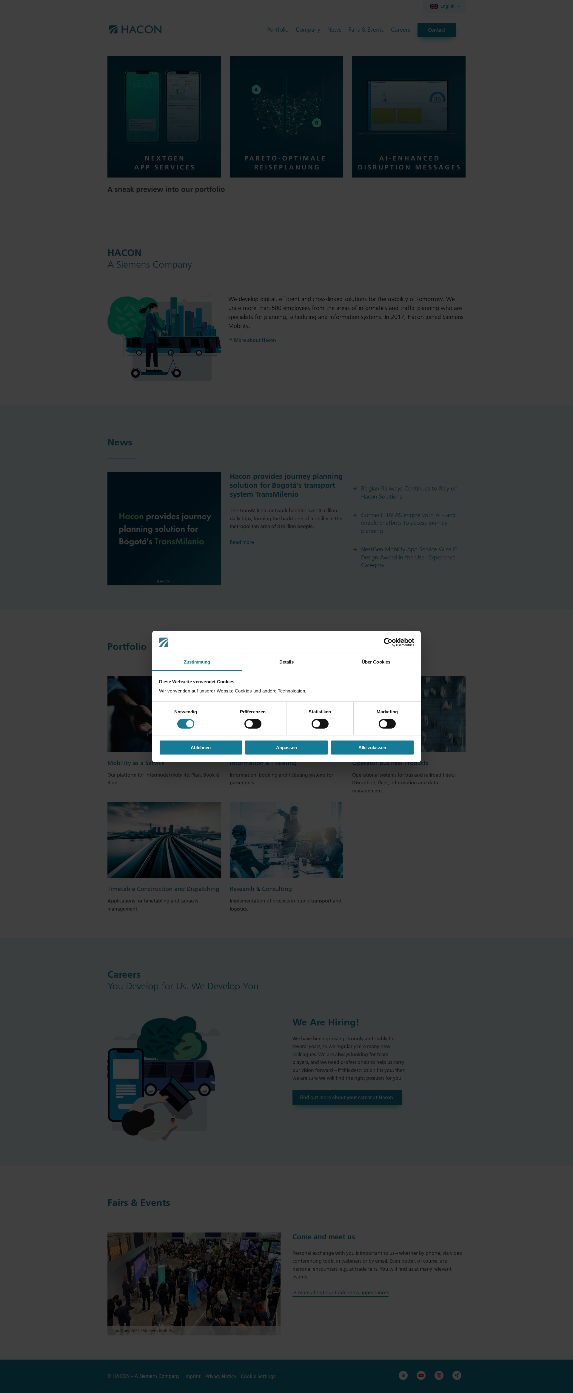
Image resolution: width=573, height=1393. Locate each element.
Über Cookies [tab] (376, 661)
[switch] (252, 724)
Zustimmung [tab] (197, 661)
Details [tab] (286, 661)
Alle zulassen (372, 747)
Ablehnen (201, 747)
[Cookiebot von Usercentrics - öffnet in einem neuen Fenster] (388, 642)
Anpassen (286, 747)
